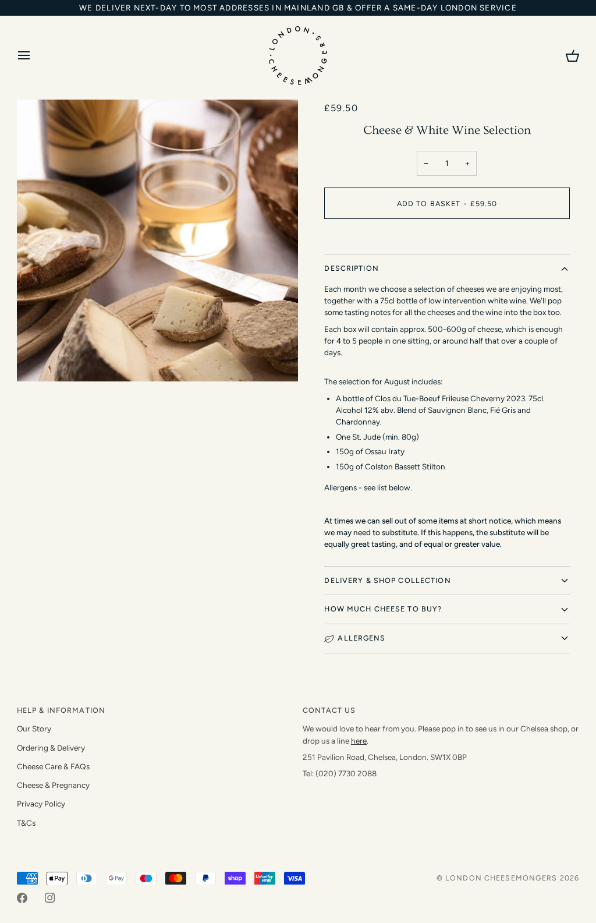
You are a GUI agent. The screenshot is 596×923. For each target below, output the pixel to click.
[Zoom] (39, 359)
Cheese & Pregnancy (53, 785)
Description (351, 268)
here (359, 740)
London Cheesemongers (501, 878)
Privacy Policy (41, 803)
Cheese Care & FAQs (53, 766)
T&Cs (26, 822)
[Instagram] (50, 898)
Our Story (34, 728)
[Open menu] (34, 56)
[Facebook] (22, 898)
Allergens (361, 638)
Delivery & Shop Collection (387, 580)
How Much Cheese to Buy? (383, 608)
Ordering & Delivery (51, 747)
